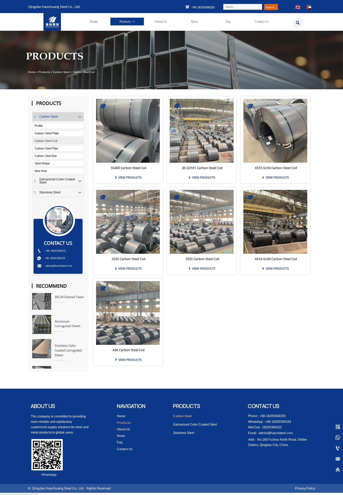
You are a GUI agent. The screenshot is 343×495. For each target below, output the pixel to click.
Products (44, 72)
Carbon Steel (61, 72)
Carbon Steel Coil (84, 72)
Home (32, 72)
